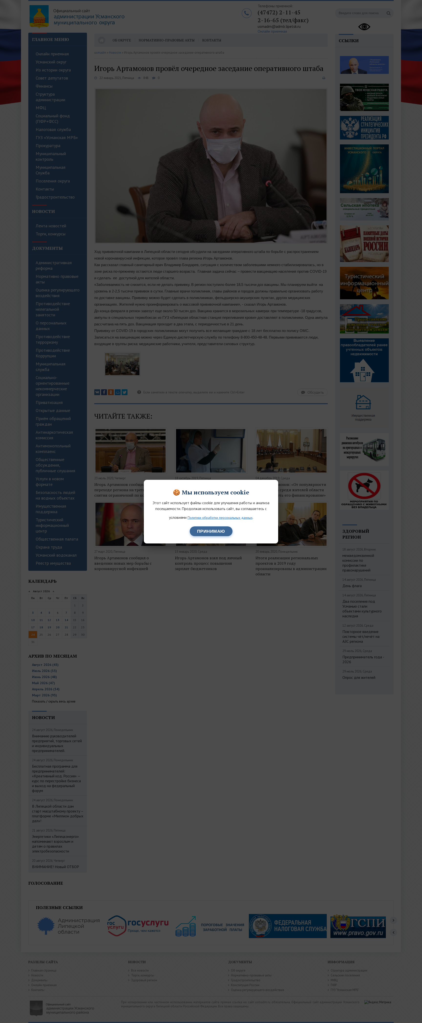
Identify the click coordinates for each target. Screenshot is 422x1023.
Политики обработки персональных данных (220, 517)
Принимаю (211, 531)
